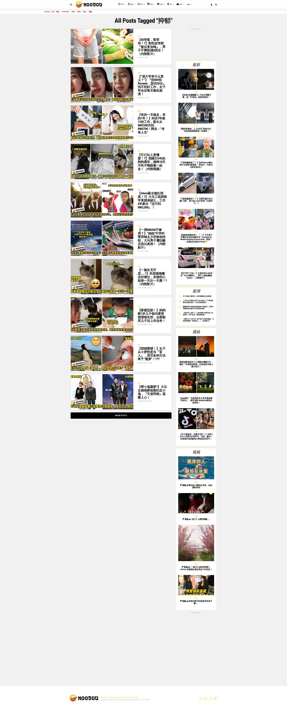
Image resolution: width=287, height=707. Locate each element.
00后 (79, 12)
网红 (57, 12)
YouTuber (65, 12)
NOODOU (115, 700)
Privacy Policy (134, 697)
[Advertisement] (196, 44)
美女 (84, 12)
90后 (73, 12)
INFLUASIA (141, 700)
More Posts (121, 415)
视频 (90, 12)
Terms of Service (123, 697)
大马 (52, 12)
